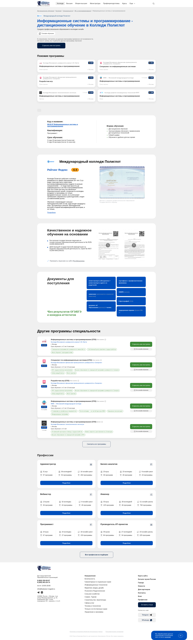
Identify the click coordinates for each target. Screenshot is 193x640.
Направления (90, 576)
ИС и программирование (83, 11)
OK (180, 635)
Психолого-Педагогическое (95, 591)
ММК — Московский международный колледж (66, 404)
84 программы (108, 535)
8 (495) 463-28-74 (43, 582)
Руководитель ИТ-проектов (114, 524)
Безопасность (90, 579)
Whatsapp (145, 620)
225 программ (145, 535)
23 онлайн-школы (146, 532)
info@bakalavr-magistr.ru (46, 589)
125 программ (108, 505)
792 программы (146, 505)
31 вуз (45, 471)
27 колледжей (126, 532)
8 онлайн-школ (86, 502)
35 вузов (106, 532)
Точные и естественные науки (96, 609)
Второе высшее (81, 3)
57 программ (47, 475)
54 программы (66, 475)
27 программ (66, 535)
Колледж (60, 3)
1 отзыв (44, 430)
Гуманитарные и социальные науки (98, 582)
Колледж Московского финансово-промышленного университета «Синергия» (76, 362)
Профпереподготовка (111, 3)
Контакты (142, 593)
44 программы (67, 505)
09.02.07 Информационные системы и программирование (62, 125)
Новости (141, 586)
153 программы (86, 535)
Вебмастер (45, 494)
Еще (131, 3)
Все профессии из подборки (96, 555)
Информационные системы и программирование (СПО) (73, 339)
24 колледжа (66, 532)
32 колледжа (66, 502)
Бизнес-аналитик (109, 464)
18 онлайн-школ (86, 532)
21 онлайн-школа (146, 502)
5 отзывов (44, 409)
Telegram (145, 615)
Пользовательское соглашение (114, 631)
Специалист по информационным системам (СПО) (71, 360)
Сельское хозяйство (92, 594)
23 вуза (106, 471)
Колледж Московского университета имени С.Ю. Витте (69, 342)
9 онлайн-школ (147, 471)
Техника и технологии (93, 606)
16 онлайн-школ (86, 471)
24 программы (147, 475)
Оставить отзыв (147, 605)
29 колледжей (127, 502)
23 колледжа (127, 471)
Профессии (142, 600)
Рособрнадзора (78, 261)
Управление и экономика (94, 612)
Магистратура (95, 3)
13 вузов (46, 502)
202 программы (86, 475)
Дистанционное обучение (45, 11)
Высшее (69, 3)
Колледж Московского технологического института (67, 424)
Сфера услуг (89, 603)
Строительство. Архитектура (95, 600)
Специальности (68, 11)
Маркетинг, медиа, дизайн (94, 588)
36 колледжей (66, 471)
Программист (46, 524)
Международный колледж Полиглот (57, 16)
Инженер (105, 494)
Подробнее (51, 212)
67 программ (47, 535)
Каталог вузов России (147, 579)
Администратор (48, 464)
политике (168, 637)
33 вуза (106, 502)
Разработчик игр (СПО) (60, 381)
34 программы (126, 535)
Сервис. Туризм (90, 597)
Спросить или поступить (51, 45)
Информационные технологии (96, 585)
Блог (140, 596)
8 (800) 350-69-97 (43, 580)
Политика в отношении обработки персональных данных (86, 631)
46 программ (108, 475)
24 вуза (45, 532)
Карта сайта (143, 576)
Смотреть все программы (96, 444)
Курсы (124, 3)
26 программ (127, 475)
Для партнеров (144, 589)
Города (141, 582)
